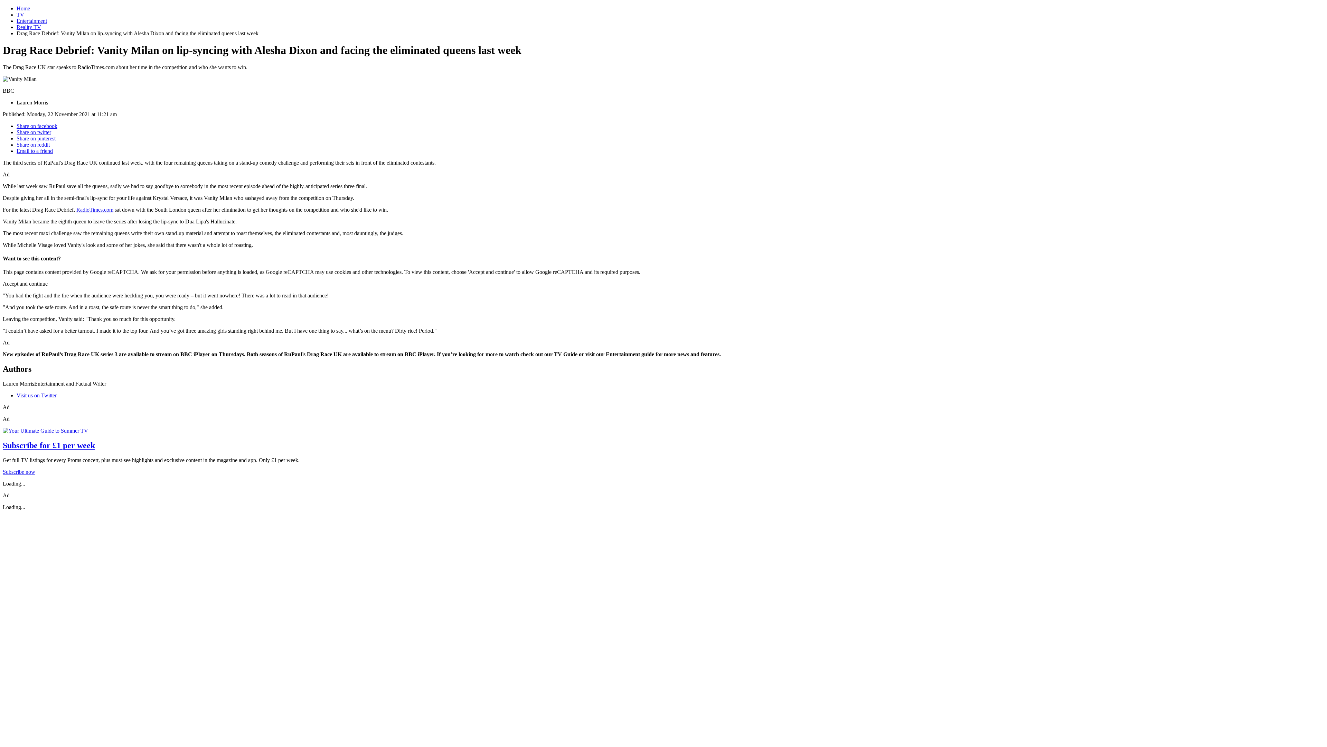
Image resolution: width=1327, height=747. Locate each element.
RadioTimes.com (94, 210)
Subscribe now (19, 472)
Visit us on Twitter (37, 395)
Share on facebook (37, 126)
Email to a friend (35, 151)
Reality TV (29, 27)
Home (23, 8)
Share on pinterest (36, 138)
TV (20, 15)
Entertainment (32, 21)
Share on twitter (34, 132)
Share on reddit (33, 145)
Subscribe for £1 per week (49, 445)
